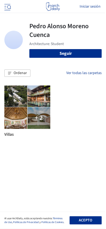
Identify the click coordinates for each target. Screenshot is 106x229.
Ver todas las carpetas (84, 73)
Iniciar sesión (90, 6)
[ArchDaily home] (53, 6)
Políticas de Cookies (52, 222)
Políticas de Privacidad (26, 222)
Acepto (85, 220)
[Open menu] (7, 6)
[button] (17, 73)
